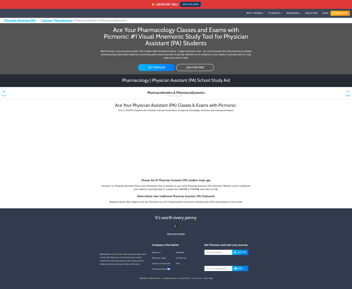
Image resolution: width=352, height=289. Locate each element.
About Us (156, 252)
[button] (176, 145)
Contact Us (181, 258)
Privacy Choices (159, 269)
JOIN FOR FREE (195, 67)
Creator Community (161, 263)
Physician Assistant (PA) (20, 20)
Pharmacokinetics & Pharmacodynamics (101, 20)
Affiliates (180, 252)
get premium (156, 67)
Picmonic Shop (159, 258)
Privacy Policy (184, 278)
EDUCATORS (311, 13)
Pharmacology (63, 20)
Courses (46, 20)
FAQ (178, 263)
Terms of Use (196, 278)
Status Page (208, 278)
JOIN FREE (340, 13)
